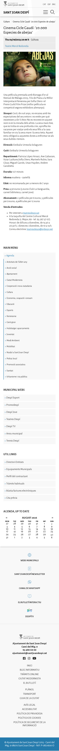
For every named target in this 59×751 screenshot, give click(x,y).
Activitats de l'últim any (17, 262)
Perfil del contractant (17, 476)
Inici (29, 665)
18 (15, 532)
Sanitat (10, 371)
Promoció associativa (16, 364)
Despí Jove (11, 412)
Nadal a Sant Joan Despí (18, 352)
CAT (44, 4)
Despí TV (10, 426)
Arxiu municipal (14, 433)
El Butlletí (29, 683)
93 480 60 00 (29, 650)
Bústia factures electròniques (21, 491)
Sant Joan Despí (16, 12)
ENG (54, 4)
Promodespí (12, 405)
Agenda (10, 255)
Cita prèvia (11, 498)
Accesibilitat (29, 709)
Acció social (12, 268)
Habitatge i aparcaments (18, 328)
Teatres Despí (13, 419)
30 (52, 535)
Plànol (29, 689)
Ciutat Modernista (14, 280)
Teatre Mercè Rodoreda (16, 46)
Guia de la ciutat (29, 698)
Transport (29, 694)
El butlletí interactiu (29, 602)
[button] (29, 85)
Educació (10, 304)
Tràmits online (29, 674)
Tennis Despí (12, 440)
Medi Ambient (13, 340)
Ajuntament (12, 274)
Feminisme (11, 316)
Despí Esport (12, 397)
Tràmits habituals (15, 483)
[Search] (53, 12)
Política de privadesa (29, 713)
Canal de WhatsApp (29, 588)
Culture (6, 22)
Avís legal (29, 705)
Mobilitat (11, 346)
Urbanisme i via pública (17, 377)
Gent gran (11, 322)
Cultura (10, 292)
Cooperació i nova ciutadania (19, 286)
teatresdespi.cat (31, 213)
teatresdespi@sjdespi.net (40, 229)
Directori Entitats (15, 462)
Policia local (12, 358)
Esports (10, 310)
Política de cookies (29, 718)
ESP (49, 4)
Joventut (10, 334)
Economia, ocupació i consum (19, 298)
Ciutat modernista (29, 678)
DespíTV (29, 616)
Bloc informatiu (29, 670)
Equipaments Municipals (19, 469)
